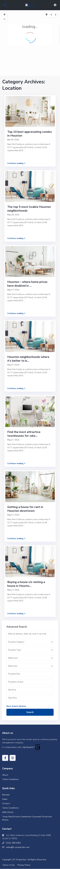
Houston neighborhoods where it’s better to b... (28, 359)
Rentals (6, 794)
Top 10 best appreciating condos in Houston (29, 134)
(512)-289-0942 (13, 842)
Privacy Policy (23, 865)
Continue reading (15, 163)
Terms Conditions (10, 779)
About (5, 775)
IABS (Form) (7, 812)
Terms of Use (8, 865)
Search (30, 712)
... (24, 150)
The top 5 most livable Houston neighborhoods (29, 209)
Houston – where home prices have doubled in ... (27, 284)
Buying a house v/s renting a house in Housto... (26, 584)
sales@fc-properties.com (17, 847)
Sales (4, 799)
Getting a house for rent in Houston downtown (25, 509)
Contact (6, 803)
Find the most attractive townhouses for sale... (23, 434)
